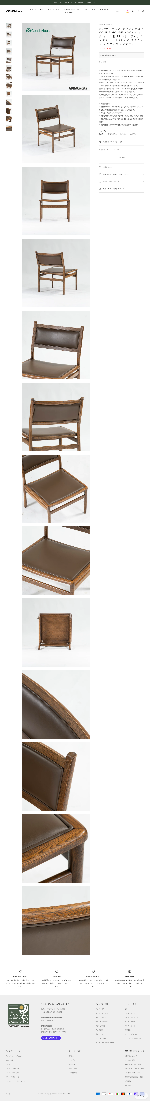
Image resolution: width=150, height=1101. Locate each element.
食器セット (128, 1009)
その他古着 (73, 1073)
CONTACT (69, 13)
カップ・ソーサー (131, 1013)
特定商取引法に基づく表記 (134, 1077)
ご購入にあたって (131, 1056)
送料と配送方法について (133, 1064)
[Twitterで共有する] (111, 150)
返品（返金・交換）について (134, 1068)
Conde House (105, 24)
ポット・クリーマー (131, 1017)
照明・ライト (100, 1034)
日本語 (118, 11)
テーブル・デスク (102, 1022)
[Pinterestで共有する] (114, 150)
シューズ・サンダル (12, 1073)
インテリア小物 (101, 1038)
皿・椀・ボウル (130, 1022)
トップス (72, 1060)
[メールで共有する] (118, 150)
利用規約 (128, 1081)
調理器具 (128, 1030)
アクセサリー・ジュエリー (15, 1056)
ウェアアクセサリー (12, 1068)
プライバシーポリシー (132, 1073)
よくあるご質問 (130, 1060)
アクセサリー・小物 (71, 9)
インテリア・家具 (36, 9)
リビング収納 (100, 1026)
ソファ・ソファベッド (103, 1013)
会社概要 (128, 1085)
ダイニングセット (102, 1017)
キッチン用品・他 (131, 1034)
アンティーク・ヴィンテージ (105, 1042)
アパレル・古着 (89, 9)
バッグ (8, 1064)
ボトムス (72, 1064)
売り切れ (121, 157)
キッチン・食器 (53, 9)
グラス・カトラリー (131, 1026)
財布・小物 (9, 1060)
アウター (72, 1056)
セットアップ (73, 1068)
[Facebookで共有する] (108, 150)
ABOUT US (104, 9)
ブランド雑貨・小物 (12, 1077)
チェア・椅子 (100, 1009)
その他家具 (99, 1030)
